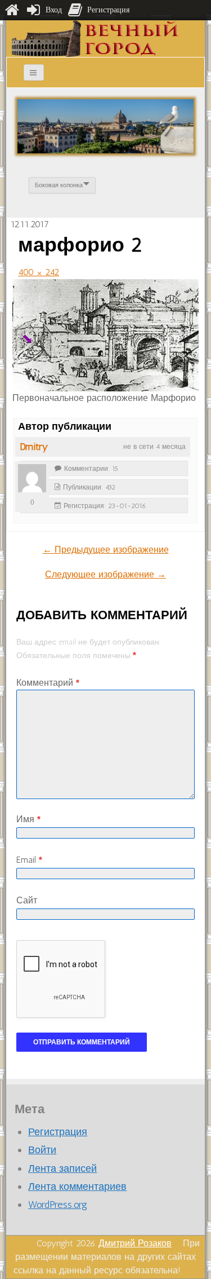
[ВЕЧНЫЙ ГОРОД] (95, 38)
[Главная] (11, 10)
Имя (28, 819)
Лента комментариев (77, 1186)
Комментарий (47, 682)
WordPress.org (57, 1204)
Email (29, 859)
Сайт (26, 900)
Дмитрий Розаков (135, 1243)
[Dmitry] (32, 478)
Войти (42, 1150)
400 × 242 (38, 272)
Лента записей (62, 1168)
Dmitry (34, 446)
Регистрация (57, 1132)
